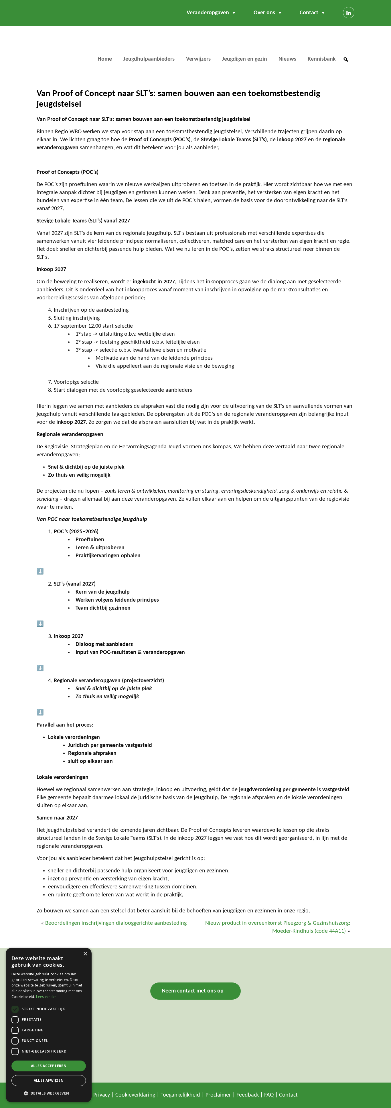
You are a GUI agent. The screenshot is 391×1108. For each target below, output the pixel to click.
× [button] (85, 954)
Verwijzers (198, 59)
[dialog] (49, 1025)
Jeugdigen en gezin (244, 59)
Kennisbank (322, 59)
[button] (345, 59)
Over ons (264, 13)
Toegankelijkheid (180, 1095)
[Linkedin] (348, 12)
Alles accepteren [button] (48, 1065)
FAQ (269, 1095)
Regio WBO (60, 50)
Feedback (247, 1095)
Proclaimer (218, 1095)
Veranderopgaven (208, 13)
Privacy (101, 1095)
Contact (309, 13)
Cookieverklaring (135, 1095)
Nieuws (287, 59)
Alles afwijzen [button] (49, 1080)
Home (105, 59)
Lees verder (46, 996)
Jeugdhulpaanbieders (149, 59)
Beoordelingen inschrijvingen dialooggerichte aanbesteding (116, 923)
